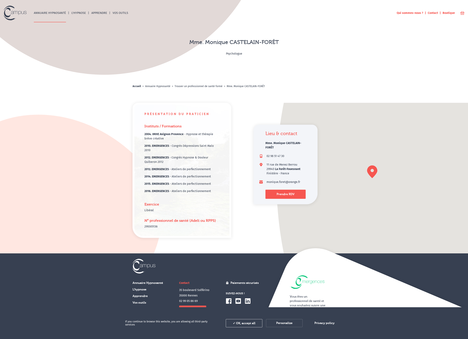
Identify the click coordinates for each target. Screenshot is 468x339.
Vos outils (139, 302)
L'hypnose (139, 289)
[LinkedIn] (248, 301)
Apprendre (140, 296)
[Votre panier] (462, 13)
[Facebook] (229, 301)
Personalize (284, 323)
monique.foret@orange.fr (283, 182)
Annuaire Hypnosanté (148, 283)
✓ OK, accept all (244, 323)
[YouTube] (238, 301)
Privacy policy (324, 323)
